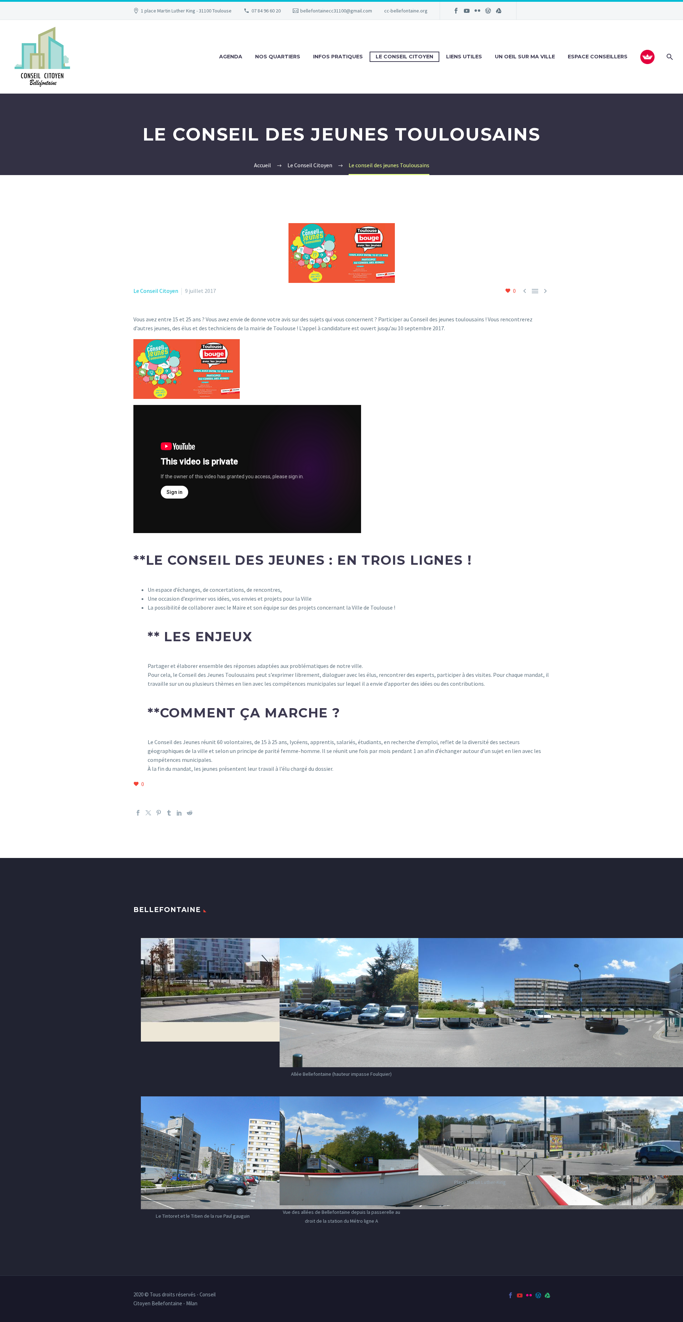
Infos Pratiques (338, 56)
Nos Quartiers (277, 56)
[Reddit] (189, 813)
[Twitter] (148, 813)
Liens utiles (464, 56)
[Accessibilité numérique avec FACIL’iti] (647, 57)
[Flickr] (477, 11)
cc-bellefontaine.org (406, 10)
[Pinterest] (159, 813)
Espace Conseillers (598, 56)
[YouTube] (466, 11)
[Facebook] (456, 11)
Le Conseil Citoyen (404, 56)
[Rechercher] (669, 56)
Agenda (230, 56)
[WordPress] (488, 11)
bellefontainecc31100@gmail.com (336, 10)
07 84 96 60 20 (266, 10)
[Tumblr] (169, 813)
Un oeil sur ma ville (525, 56)
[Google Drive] (498, 11)
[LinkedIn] (179, 813)
